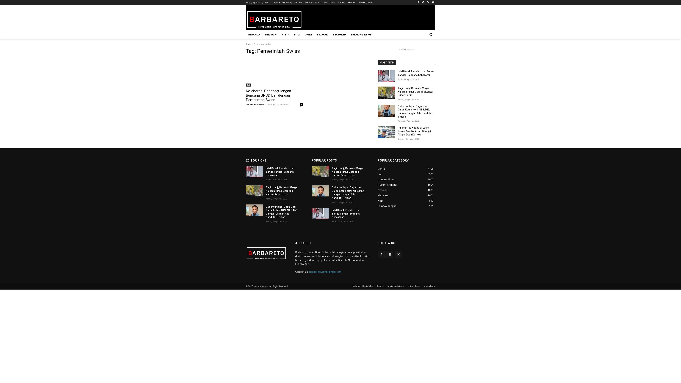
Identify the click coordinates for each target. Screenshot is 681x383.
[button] (431, 34)
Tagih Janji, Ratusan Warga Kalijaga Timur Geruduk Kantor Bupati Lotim (415, 91)
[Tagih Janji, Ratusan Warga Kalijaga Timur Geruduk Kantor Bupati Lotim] (386, 93)
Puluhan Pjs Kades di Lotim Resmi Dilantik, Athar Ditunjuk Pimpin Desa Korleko (414, 131)
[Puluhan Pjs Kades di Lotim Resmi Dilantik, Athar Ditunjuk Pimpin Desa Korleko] (386, 132)
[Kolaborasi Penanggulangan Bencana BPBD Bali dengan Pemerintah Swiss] (274, 72)
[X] (428, 3)
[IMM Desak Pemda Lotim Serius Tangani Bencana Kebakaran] (386, 76)
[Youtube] (433, 3)
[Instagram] (423, 3)
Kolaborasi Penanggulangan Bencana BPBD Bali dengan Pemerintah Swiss (268, 95)
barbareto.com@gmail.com (325, 271)
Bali (248, 85)
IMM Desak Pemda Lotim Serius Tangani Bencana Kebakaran (280, 172)
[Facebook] (418, 3)
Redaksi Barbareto (255, 104)
